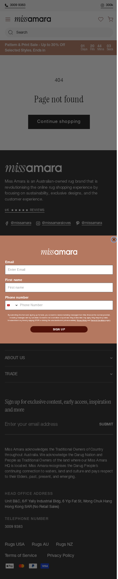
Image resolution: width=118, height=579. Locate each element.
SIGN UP (57, 329)
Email (7, 262)
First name (11, 279)
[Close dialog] (111, 239)
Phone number (14, 297)
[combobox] (9, 304)
